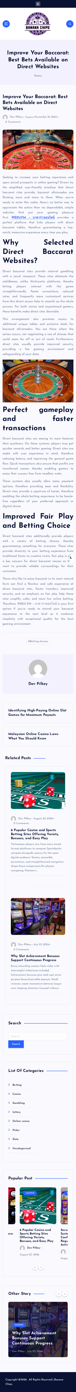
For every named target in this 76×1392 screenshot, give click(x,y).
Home (38, 75)
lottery (16, 1112)
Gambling (19, 1103)
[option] (38, 1222)
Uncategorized (22, 1148)
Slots (15, 1139)
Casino (29, 117)
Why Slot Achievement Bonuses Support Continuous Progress (34, 1338)
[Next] (41, 1267)
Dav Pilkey (16, 117)
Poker (16, 1130)
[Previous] (35, 1267)
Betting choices (39, 641)
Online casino (21, 1121)
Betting (17, 1085)
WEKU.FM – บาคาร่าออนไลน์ (33, 217)
